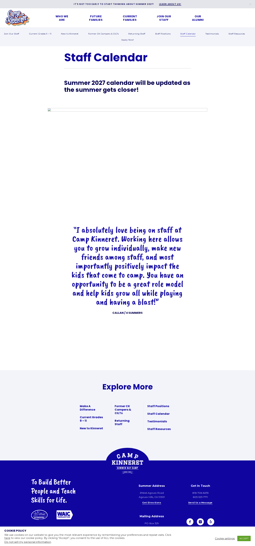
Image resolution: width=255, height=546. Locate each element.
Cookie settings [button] (225, 538)
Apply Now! (127, 39)
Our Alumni (198, 18)
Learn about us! (170, 4)
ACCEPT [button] (244, 538)
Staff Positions (163, 33)
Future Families (96, 18)
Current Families (130, 18)
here (7, 538)
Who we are (62, 18)
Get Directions (151, 503)
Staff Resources (236, 33)
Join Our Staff (164, 18)
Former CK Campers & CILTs (103, 33)
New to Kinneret (70, 33)
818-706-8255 (200, 492)
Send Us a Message (200, 503)
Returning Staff (136, 33)
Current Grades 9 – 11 (40, 33)
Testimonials (212, 33)
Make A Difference (87, 408)
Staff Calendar (188, 33)
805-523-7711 (200, 497)
